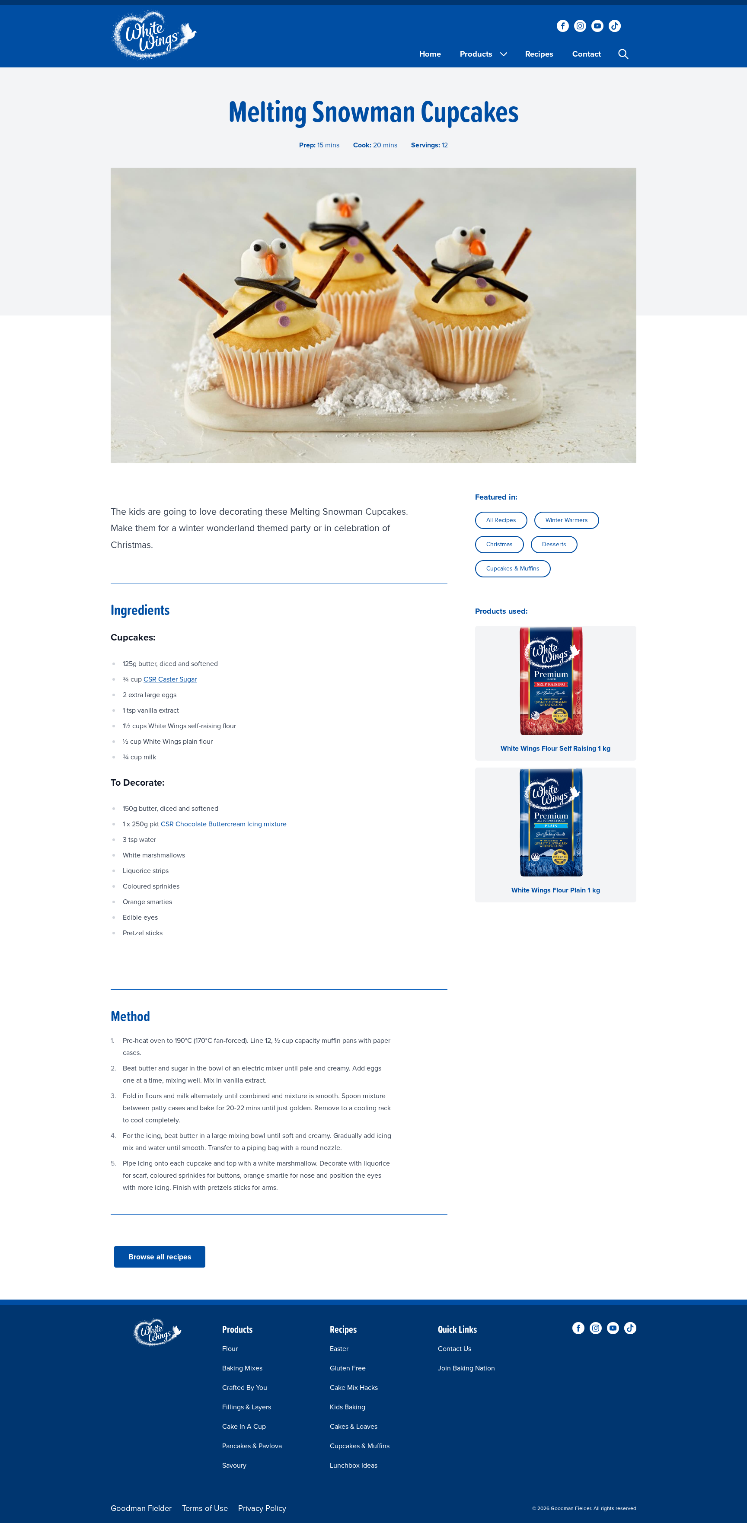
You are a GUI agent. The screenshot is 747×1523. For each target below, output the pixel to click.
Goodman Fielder (141, 1508)
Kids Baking (347, 1407)
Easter (339, 1349)
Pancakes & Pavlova (252, 1446)
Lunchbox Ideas (353, 1465)
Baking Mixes (242, 1368)
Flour (230, 1349)
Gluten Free (348, 1368)
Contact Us (454, 1349)
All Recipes (501, 520)
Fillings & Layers (246, 1407)
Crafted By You (244, 1387)
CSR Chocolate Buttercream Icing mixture (224, 824)
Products (476, 54)
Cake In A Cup (244, 1426)
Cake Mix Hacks (354, 1387)
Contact (586, 54)
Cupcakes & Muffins (513, 568)
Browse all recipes (159, 1256)
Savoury (234, 1465)
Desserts (554, 544)
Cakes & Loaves (353, 1426)
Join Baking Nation (466, 1368)
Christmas (499, 544)
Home (430, 54)
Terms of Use (205, 1508)
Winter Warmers (567, 520)
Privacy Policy (262, 1508)
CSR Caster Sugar (170, 679)
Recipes (539, 54)
